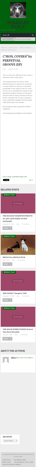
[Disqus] (18, 402)
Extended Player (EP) (19, 177)
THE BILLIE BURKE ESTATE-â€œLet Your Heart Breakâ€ (18, 330)
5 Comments (25, 224)
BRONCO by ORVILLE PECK (14, 257)
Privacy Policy (6, 462)
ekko (4, 69)
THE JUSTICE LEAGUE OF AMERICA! (11, 464)
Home (5, 48)
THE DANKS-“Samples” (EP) (15, 293)
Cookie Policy (6, 460)
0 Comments (21, 260)
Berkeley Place (13, 48)
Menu (5, 35)
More (6, 228)
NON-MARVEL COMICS (20, 460)
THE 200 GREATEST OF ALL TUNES (23, 462)
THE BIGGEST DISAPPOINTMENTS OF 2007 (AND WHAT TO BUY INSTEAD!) (17, 218)
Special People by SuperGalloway (19, 39)
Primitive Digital (18, 456)
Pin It (31, 180)
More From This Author (24, 358)
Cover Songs (7, 177)
